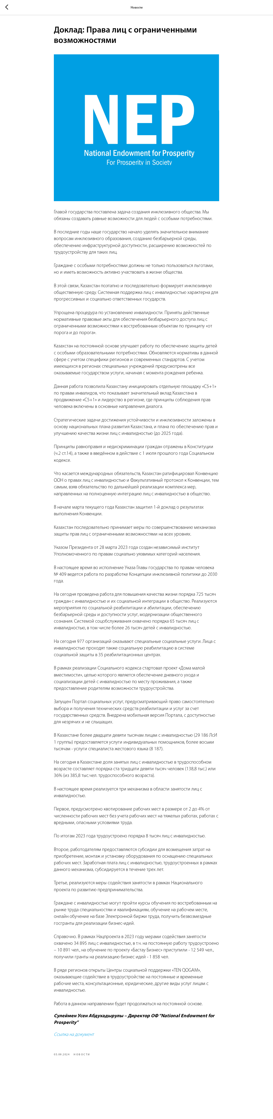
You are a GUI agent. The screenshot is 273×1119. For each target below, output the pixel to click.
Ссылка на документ (74, 1034)
